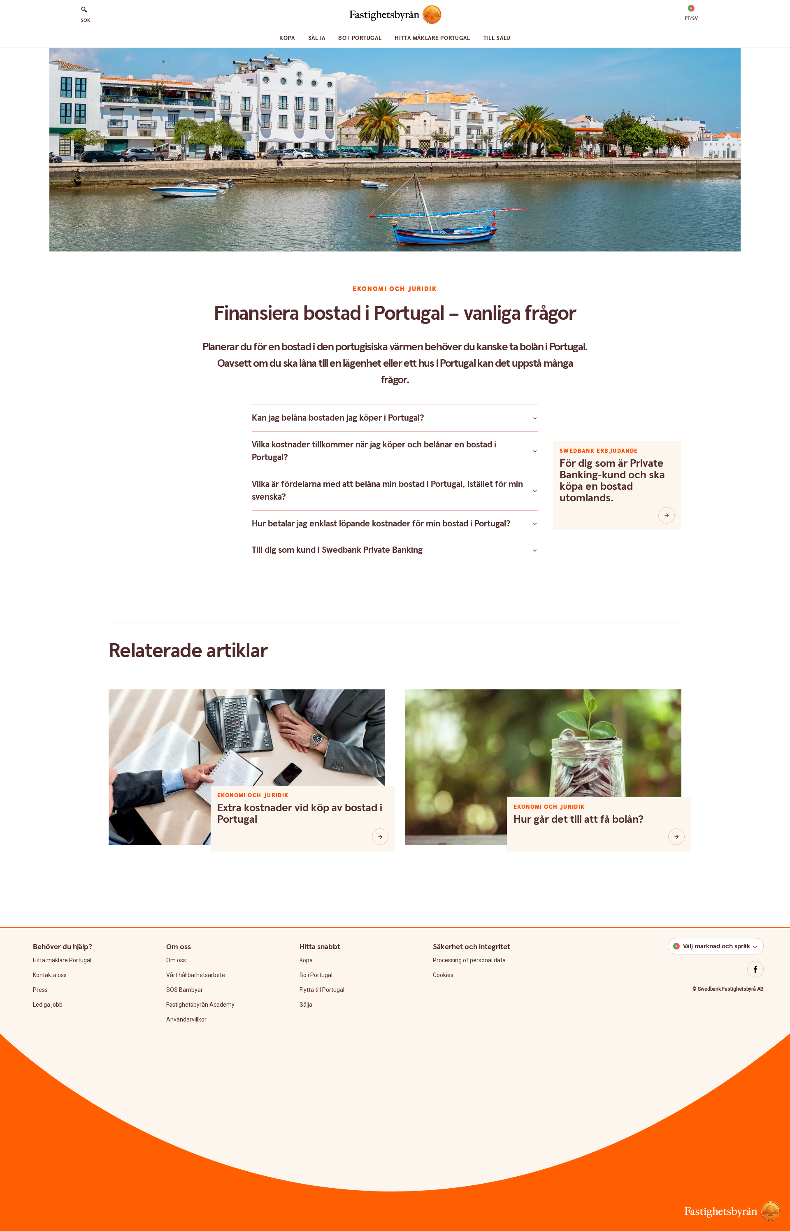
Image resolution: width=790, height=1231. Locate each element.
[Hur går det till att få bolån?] (676, 836)
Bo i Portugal (359, 38)
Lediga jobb (48, 1004)
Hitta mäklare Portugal (432, 38)
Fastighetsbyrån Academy (200, 1004)
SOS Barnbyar (184, 990)
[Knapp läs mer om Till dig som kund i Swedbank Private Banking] (535, 550)
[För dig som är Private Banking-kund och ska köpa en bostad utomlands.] (666, 515)
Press (40, 990)
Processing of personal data (469, 960)
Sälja (316, 38)
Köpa (287, 38)
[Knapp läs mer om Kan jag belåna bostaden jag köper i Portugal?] (535, 418)
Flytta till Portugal (322, 990)
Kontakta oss (50, 975)
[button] (691, 13)
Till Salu (497, 38)
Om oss (176, 960)
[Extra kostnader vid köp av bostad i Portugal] (380, 836)
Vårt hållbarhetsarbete (195, 975)
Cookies (443, 975)
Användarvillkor (186, 1019)
